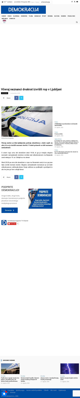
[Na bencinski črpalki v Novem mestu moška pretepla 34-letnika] (30, 368)
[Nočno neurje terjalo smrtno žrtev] (69, 368)
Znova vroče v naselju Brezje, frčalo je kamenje (50, 378)
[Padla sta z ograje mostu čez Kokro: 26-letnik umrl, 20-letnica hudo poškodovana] (10, 368)
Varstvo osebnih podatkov (34, 390)
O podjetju (11, 390)
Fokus (56, 121)
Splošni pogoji (20, 390)
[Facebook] (72, 1)
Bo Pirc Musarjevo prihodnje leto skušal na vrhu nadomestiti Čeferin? (66, 152)
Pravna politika (59, 134)
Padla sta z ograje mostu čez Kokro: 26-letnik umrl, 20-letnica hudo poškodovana (10, 379)
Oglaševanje (62, 390)
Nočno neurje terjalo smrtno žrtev (69, 378)
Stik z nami (53, 390)
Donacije (12, 392)
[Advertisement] (40, 45)
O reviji (3, 390)
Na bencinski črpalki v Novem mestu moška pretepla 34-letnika (30, 379)
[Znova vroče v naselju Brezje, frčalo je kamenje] (50, 368)
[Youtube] (77, 1)
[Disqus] (26, 266)
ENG (4, 22)
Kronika (4, 93)
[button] (77, 22)
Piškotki (46, 390)
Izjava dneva (58, 139)
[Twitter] (74, 1)
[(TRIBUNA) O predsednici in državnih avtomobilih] (67, 113)
